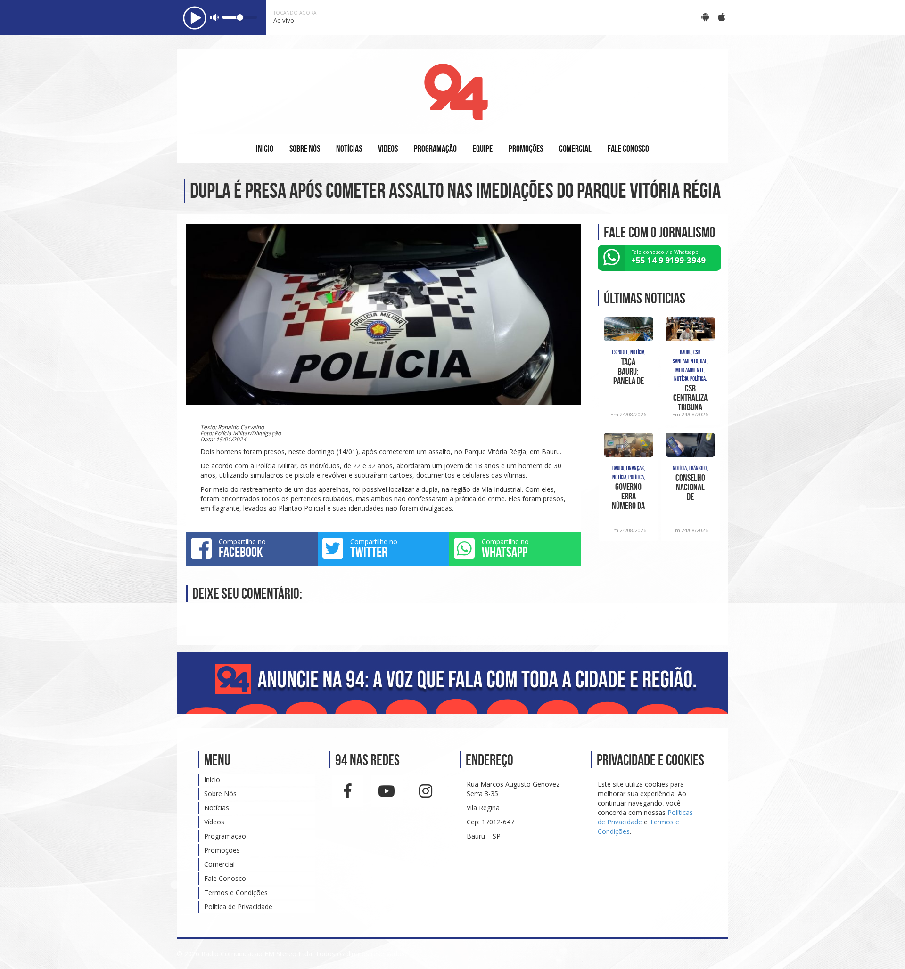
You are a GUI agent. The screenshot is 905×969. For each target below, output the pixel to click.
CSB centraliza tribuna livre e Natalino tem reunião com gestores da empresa (690, 397)
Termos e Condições (236, 892)
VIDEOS (388, 148)
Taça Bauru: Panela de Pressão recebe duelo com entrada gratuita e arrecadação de (628, 371)
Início (212, 779)
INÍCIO (264, 148)
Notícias (216, 807)
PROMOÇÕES (526, 148)
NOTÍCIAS (349, 148)
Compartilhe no (242, 548)
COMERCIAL (575, 148)
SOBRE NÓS (304, 148)
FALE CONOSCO (628, 148)
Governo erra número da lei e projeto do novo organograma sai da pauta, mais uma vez (628, 496)
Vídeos (214, 821)
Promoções (222, 850)
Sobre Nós (220, 793)
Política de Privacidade (238, 906)
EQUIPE (483, 148)
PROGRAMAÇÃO (435, 148)
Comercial (219, 864)
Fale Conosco (225, 878)
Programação (225, 835)
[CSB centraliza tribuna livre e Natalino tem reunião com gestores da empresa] (690, 329)
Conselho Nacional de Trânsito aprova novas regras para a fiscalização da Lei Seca (690, 487)
